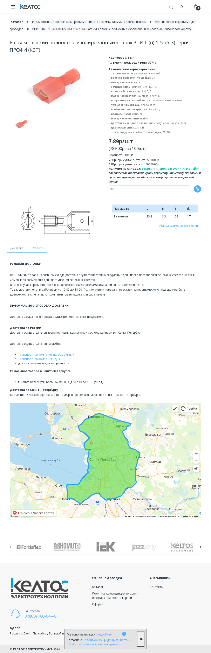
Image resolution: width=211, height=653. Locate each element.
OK (141, 639)
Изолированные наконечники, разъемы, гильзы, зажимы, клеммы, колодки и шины (89, 22)
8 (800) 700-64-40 (40, 616)
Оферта (97, 604)
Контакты (156, 587)
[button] (171, 6)
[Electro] (30, 7)
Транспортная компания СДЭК (39, 359)
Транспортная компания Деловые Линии (46, 354)
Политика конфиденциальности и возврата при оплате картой (115, 595)
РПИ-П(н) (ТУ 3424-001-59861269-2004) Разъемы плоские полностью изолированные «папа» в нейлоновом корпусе (112, 29)
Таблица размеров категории (177, 226)
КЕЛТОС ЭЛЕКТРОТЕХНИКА (33, 649)
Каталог (17, 22)
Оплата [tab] (38, 248)
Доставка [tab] (16, 248)
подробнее (104, 634)
